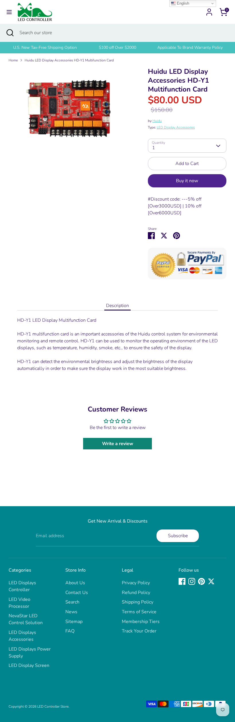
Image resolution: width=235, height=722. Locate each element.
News (71, 612)
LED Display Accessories (176, 127)
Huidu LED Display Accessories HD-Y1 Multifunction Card (69, 60)
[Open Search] (9, 33)
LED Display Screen (29, 665)
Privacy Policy (136, 583)
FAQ (70, 631)
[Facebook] (182, 581)
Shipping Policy (137, 602)
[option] (45, 47)
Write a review (117, 443)
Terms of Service (139, 612)
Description (117, 305)
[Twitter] (211, 581)
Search (72, 602)
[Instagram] (191, 581)
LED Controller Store (52, 706)
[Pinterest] (201, 581)
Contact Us (76, 592)
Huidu (157, 121)
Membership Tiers (141, 621)
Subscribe (178, 536)
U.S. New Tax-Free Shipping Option (45, 47)
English (182, 3)
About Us (75, 583)
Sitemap (74, 621)
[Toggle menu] (9, 12)
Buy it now (187, 181)
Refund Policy (136, 592)
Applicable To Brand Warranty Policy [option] (190, 47)
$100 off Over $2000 (117, 47)
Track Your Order (139, 631)
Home (13, 60)
